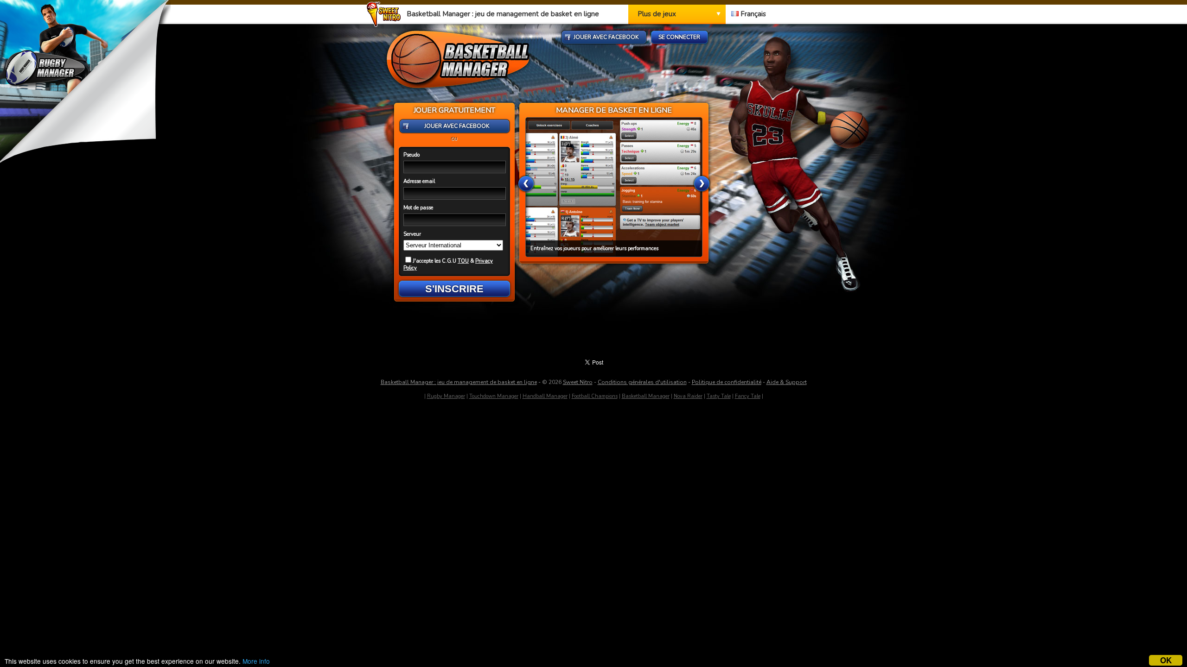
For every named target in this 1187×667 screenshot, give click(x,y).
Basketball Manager (646, 396)
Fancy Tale (747, 396)
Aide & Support (786, 382)
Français (752, 14)
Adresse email (419, 181)
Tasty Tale (719, 396)
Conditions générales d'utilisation (642, 382)
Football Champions (595, 396)
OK (1166, 660)
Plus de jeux (657, 14)
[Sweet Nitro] (386, 24)
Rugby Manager (446, 396)
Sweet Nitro (578, 382)
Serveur (412, 234)
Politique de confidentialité (726, 382)
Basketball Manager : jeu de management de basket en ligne (459, 382)
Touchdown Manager (493, 396)
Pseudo (411, 154)
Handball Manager (545, 396)
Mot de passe (418, 207)
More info (256, 661)
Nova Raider (688, 396)
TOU (463, 261)
